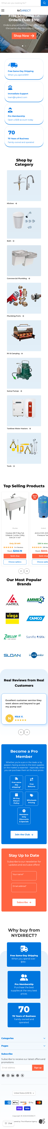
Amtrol (43, 528)
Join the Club (22, 834)
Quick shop (14, 556)
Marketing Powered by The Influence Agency (20, 1121)
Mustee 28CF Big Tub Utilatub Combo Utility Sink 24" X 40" (15, 535)
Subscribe (22, 902)
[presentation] (21, 732)
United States (22, 1093)
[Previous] (21, 571)
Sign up (38, 1067)
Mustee (15, 528)
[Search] (44, 3)
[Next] (26, 571)
